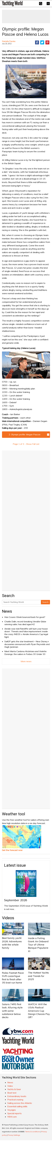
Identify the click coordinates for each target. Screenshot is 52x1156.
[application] (26, 365)
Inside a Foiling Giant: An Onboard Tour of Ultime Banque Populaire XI (38, 945)
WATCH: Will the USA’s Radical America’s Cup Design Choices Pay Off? (39, 1011)
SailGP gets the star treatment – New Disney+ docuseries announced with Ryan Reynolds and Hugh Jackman (27, 644)
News (7, 611)
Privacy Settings (14, 1135)
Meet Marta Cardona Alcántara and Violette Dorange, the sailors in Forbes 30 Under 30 (25, 652)
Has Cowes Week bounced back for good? (24, 617)
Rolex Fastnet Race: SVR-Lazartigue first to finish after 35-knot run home (13, 977)
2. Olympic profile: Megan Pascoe (24, 434)
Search (45, 602)
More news (26, 661)
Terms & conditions (32, 1132)
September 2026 (15, 900)
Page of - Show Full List (26, 444)
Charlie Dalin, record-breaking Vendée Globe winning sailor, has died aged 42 (25, 623)
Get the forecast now (12, 850)
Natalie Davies (8, 41)
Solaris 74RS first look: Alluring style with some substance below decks (12, 1011)
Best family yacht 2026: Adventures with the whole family (12, 942)
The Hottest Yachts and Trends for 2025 (38, 976)
